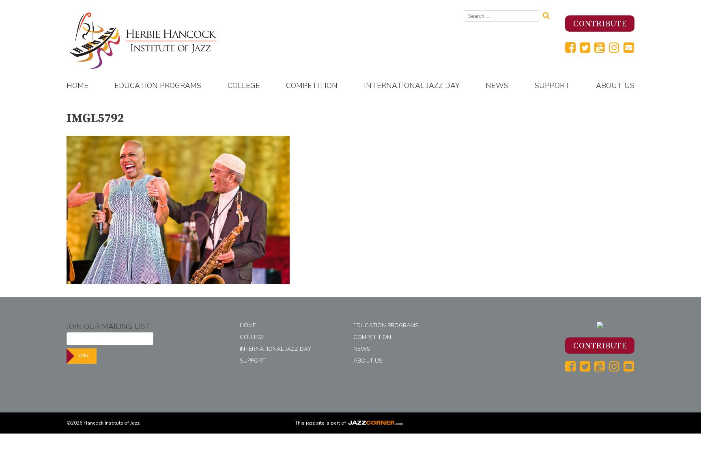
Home (77, 85)
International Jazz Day (412, 85)
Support (552, 85)
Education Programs (157, 85)
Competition (312, 85)
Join (83, 356)
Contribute (599, 24)
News (497, 85)
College (244, 85)
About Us (615, 85)
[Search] (549, 14)
